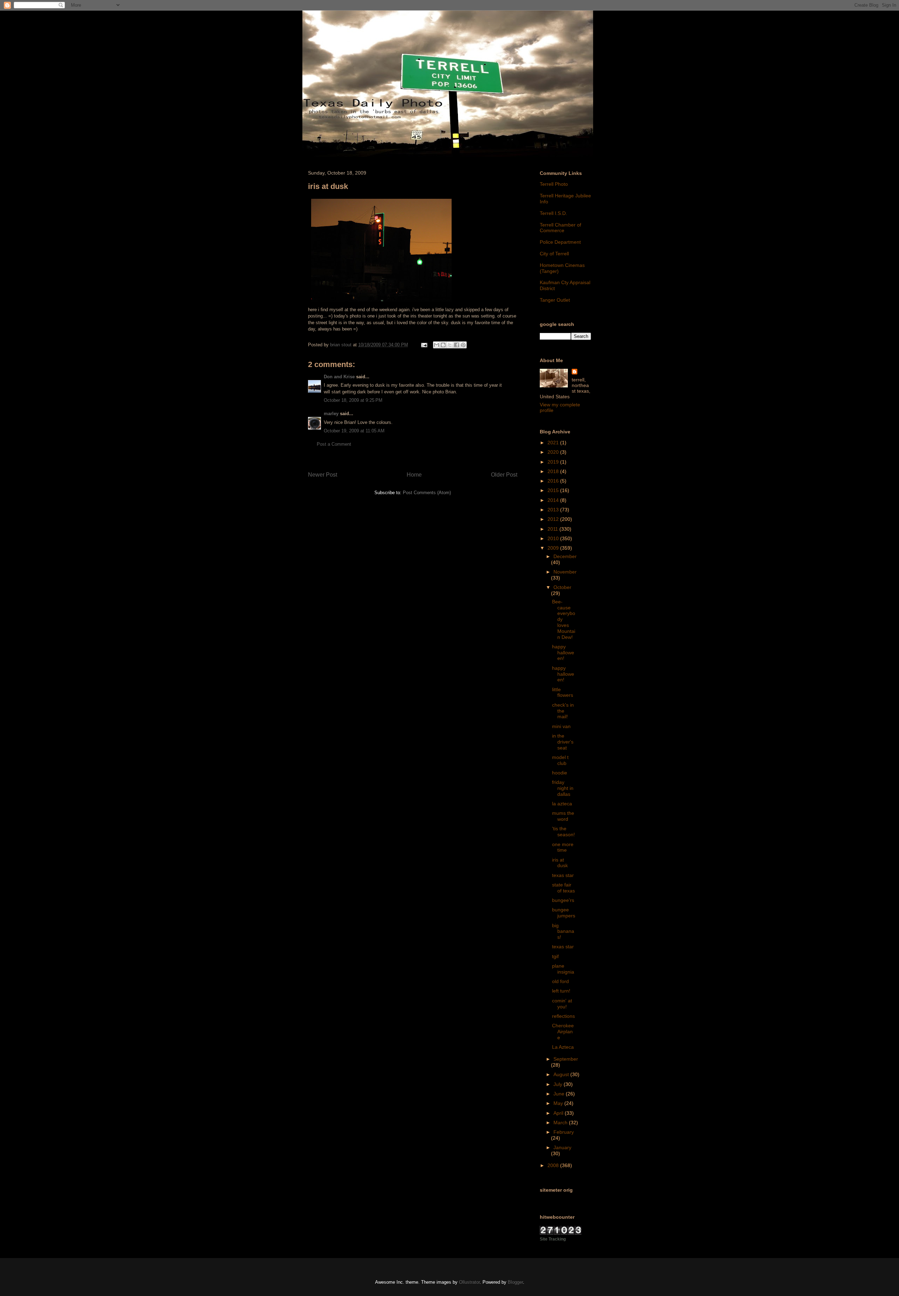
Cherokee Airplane (563, 1031)
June (559, 1094)
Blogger (515, 1282)
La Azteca (563, 1047)
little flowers (562, 692)
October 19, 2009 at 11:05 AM (354, 430)
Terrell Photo (554, 184)
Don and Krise (339, 376)
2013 (553, 509)
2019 (553, 462)
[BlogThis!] (443, 344)
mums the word (563, 816)
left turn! (561, 991)
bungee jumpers (563, 912)
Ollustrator (469, 1282)
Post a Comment (334, 444)
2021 (553, 442)
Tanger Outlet (555, 300)
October (562, 587)
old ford (560, 981)
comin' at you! (562, 1003)
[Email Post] (424, 344)
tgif (555, 956)
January (562, 1147)
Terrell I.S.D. (553, 213)
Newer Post (322, 475)
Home (414, 475)
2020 (553, 452)
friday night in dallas (562, 788)
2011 (553, 529)
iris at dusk (560, 863)
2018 (553, 471)
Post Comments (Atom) (427, 492)
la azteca (562, 803)
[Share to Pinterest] (463, 344)
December (565, 556)
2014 (553, 500)
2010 (553, 538)
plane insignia (563, 969)
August (561, 1074)
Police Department (560, 242)
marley (331, 413)
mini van (561, 726)
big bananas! (563, 931)
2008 (553, 1165)
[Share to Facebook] (456, 344)
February (563, 1132)
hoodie (559, 772)
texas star (563, 875)
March (561, 1122)
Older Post (504, 475)
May (558, 1103)
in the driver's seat (562, 742)
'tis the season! (563, 831)
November (565, 572)
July (558, 1084)
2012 (553, 519)
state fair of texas (563, 888)
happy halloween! (563, 652)
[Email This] (436, 344)
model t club (560, 760)
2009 (553, 548)
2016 (553, 481)
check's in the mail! (563, 711)
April (559, 1113)
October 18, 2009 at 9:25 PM (353, 400)
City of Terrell (554, 253)
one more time (562, 847)
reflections (563, 1016)
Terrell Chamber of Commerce (560, 228)
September (565, 1059)
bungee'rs (563, 900)
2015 (553, 490)
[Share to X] (449, 344)
